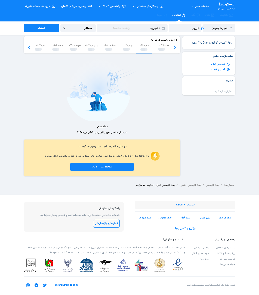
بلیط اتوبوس (165, 218)
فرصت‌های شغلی (200, 253)
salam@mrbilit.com (66, 285)
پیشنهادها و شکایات (225, 253)
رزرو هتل (205, 218)
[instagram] (28, 285)
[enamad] (178, 265)
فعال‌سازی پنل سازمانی (106, 223)
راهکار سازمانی (201, 248)
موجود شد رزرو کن (102, 167)
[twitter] (45, 285)
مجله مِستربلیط (227, 265)
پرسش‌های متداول (225, 248)
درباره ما (205, 259)
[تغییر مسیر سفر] (202, 28)
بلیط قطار (185, 218)
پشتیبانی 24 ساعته (185, 205)
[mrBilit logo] (226, 6)
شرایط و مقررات (227, 259)
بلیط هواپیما (225, 218)
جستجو (41, 28)
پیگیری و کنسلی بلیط (185, 228)
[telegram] (36, 285)
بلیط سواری (145, 218)
